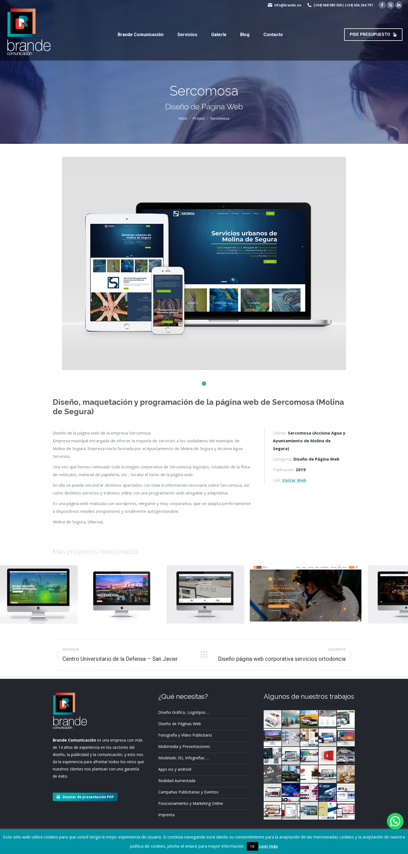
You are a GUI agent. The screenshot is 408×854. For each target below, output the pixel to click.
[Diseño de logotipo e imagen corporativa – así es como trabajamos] (309, 792)
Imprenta (166, 814)
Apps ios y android (174, 769)
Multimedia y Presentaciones (184, 746)
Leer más (268, 846)
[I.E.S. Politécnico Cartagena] (309, 738)
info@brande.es (287, 5)
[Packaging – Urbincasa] (328, 756)
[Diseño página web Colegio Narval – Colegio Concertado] (346, 811)
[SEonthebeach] (273, 792)
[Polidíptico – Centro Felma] (291, 738)
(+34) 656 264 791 (359, 5)
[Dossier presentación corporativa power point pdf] (309, 774)
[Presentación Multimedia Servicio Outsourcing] (291, 792)
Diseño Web (39, 604)
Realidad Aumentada (176, 780)
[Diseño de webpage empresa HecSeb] (309, 756)
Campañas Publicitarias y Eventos (188, 792)
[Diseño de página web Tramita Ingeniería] (273, 738)
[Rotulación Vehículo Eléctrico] (309, 719)
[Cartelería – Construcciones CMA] (291, 811)
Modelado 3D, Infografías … (183, 757)
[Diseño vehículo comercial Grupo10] (346, 756)
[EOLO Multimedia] (346, 792)
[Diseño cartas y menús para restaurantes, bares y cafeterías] (273, 774)
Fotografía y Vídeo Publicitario (185, 735)
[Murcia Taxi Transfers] (328, 738)
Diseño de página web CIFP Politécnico (306, 589)
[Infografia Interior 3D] (346, 774)
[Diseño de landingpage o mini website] (273, 719)
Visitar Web (294, 480)
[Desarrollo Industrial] (309, 811)
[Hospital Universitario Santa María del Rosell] (328, 811)
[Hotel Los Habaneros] (273, 811)
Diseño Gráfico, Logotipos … (184, 712)
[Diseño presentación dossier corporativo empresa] (328, 719)
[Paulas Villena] (291, 756)
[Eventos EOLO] (346, 719)
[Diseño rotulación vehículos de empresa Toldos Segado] (291, 774)
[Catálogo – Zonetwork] (273, 756)
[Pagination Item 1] (204, 383)
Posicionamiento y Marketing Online (190, 803)
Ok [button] (252, 846)
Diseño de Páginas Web (179, 723)
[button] (395, 821)
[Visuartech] (328, 774)
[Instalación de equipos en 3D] (291, 719)
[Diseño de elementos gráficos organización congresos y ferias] (328, 792)
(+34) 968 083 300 (328, 5)
